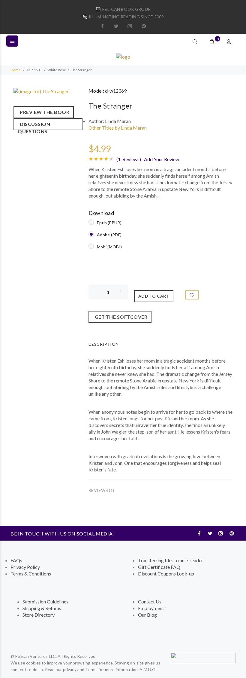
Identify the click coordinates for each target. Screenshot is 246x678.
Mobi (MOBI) (109, 246)
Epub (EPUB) (109, 222)
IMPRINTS (34, 70)
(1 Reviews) (128, 159)
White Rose (56, 70)
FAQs (16, 560)
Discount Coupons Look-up (166, 573)
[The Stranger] (41, 91)
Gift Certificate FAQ (159, 567)
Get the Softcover (120, 317)
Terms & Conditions (30, 573)
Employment (151, 608)
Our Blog (147, 615)
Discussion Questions (34, 125)
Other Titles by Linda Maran (117, 127)
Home (15, 70)
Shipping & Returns (41, 608)
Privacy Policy (25, 567)
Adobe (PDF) (109, 234)
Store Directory (38, 615)
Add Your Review (161, 159)
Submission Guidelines (45, 601)
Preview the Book (44, 112)
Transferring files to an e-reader (170, 560)
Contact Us (149, 601)
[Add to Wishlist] (192, 294)
